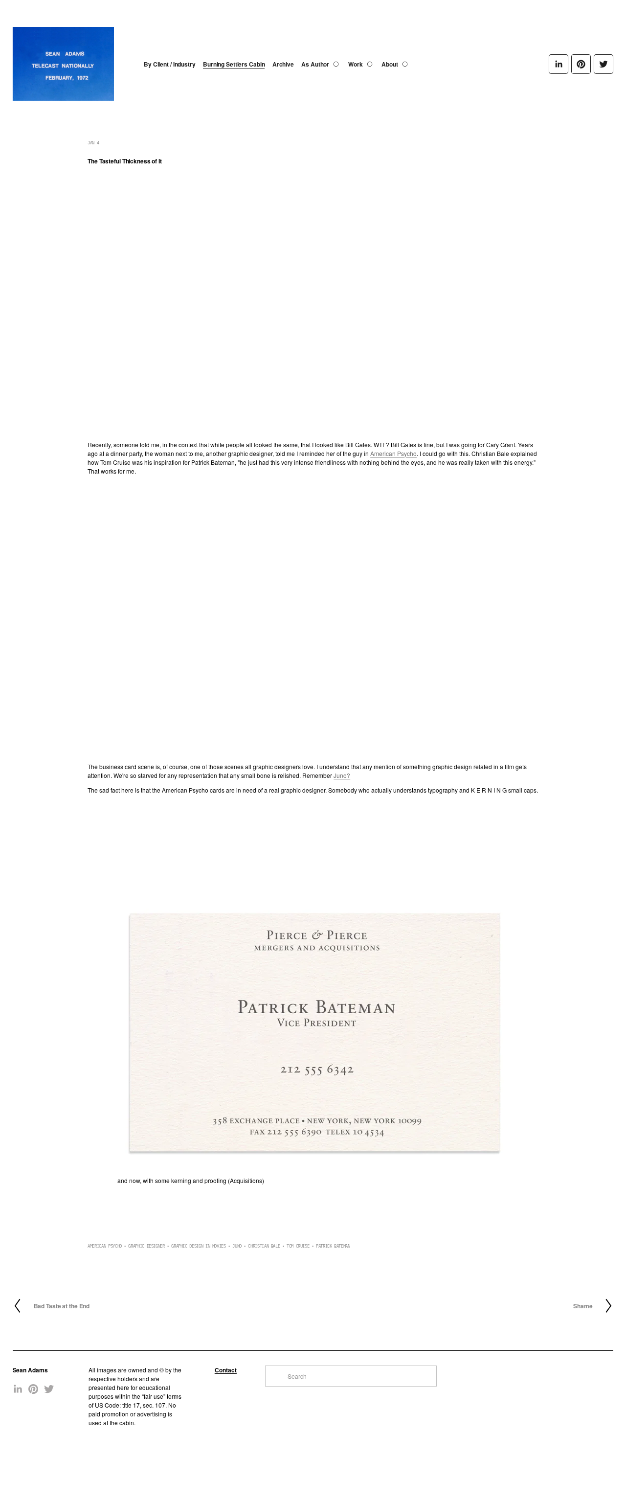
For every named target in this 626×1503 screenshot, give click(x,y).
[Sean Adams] (558, 64)
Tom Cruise (298, 1246)
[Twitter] (603, 64)
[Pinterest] (581, 64)
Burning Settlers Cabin (234, 64)
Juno (237, 1246)
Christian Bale (264, 1246)
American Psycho (393, 453)
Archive (283, 64)
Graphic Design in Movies (198, 1246)
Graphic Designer (146, 1246)
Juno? (342, 775)
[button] (144, 849)
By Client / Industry (170, 64)
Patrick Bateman (333, 1246)
